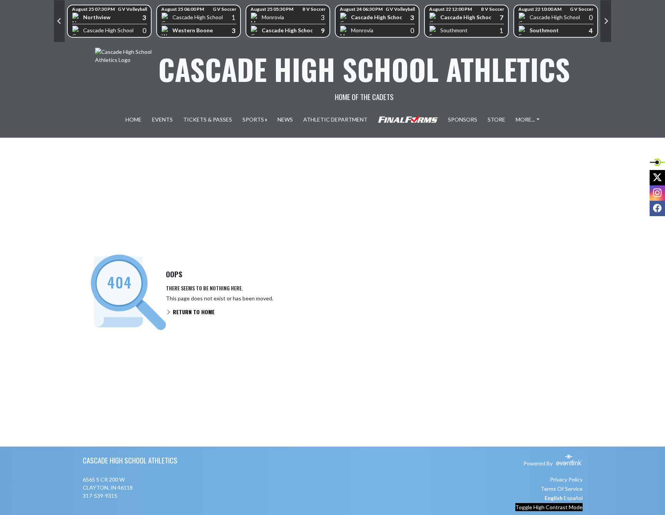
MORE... (525, 119)
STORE (496, 119)
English (554, 498)
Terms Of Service (562, 488)
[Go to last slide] (59, 21)
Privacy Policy (566, 479)
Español (573, 498)
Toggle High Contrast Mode (549, 507)
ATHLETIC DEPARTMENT (335, 119)
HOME (133, 119)
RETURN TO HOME (193, 312)
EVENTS (162, 119)
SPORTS (253, 119)
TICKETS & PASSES (207, 119)
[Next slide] (605, 21)
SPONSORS (462, 119)
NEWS (285, 119)
